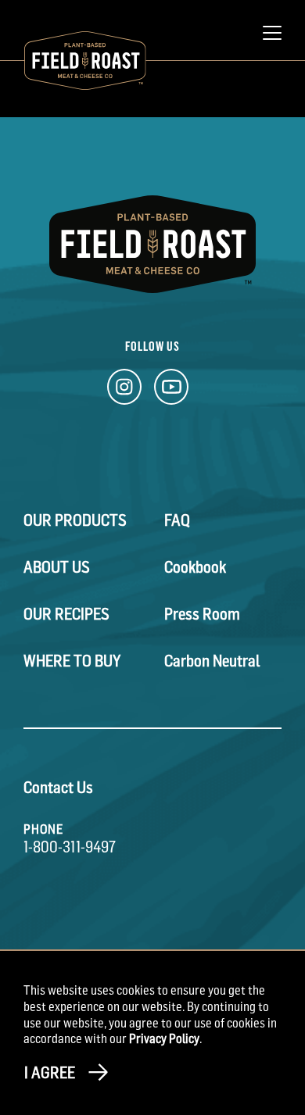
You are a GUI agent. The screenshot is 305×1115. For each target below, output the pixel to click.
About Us (56, 567)
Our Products (75, 520)
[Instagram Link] (124, 391)
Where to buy (71, 661)
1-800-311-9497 (69, 847)
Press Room (202, 614)
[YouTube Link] (171, 391)
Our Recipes (66, 614)
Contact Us (58, 787)
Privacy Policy (164, 1038)
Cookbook (195, 567)
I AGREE (49, 1072)
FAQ (177, 520)
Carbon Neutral (212, 661)
